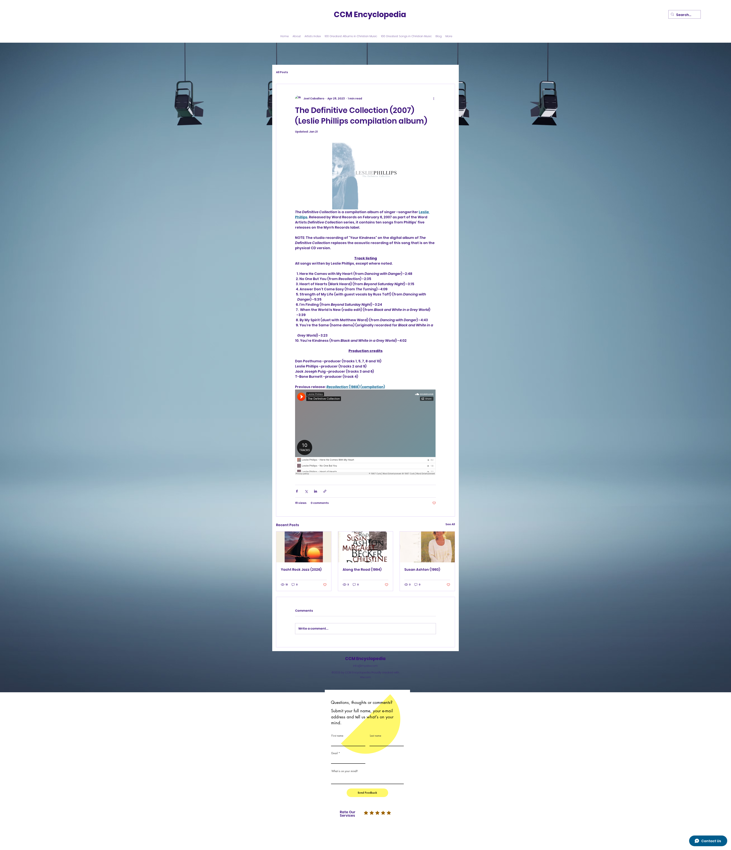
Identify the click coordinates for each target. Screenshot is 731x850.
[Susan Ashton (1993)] (427, 546)
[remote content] (365, 432)
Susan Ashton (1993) (422, 569)
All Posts (282, 72)
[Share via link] (325, 491)
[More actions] (433, 98)
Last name (375, 735)
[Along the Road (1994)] (365, 546)
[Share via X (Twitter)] (306, 491)
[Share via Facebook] (297, 491)
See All (450, 524)
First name (337, 735)
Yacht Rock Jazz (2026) (301, 569)
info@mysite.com (365, 666)
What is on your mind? (344, 771)
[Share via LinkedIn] (315, 491)
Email (334, 753)
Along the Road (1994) (362, 569)
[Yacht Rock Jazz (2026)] (303, 546)
